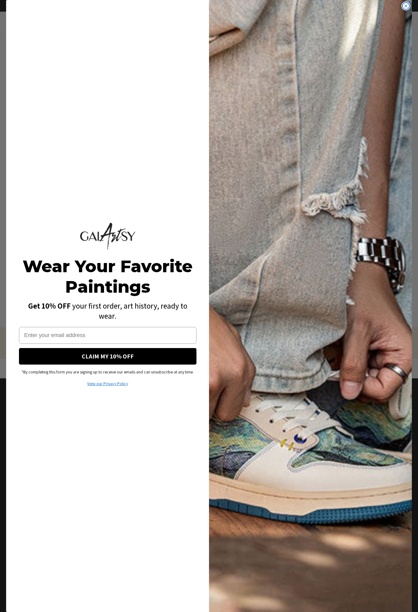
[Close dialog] (405, 5)
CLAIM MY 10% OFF (108, 356)
